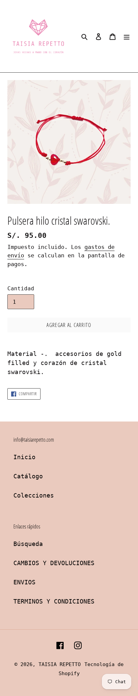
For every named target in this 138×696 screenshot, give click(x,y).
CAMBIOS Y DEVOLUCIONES (53, 562)
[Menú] (127, 36)
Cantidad (20, 288)
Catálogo (28, 476)
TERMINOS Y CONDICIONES (53, 601)
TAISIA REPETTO (60, 664)
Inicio (24, 457)
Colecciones (33, 495)
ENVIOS (24, 582)
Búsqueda (28, 543)
